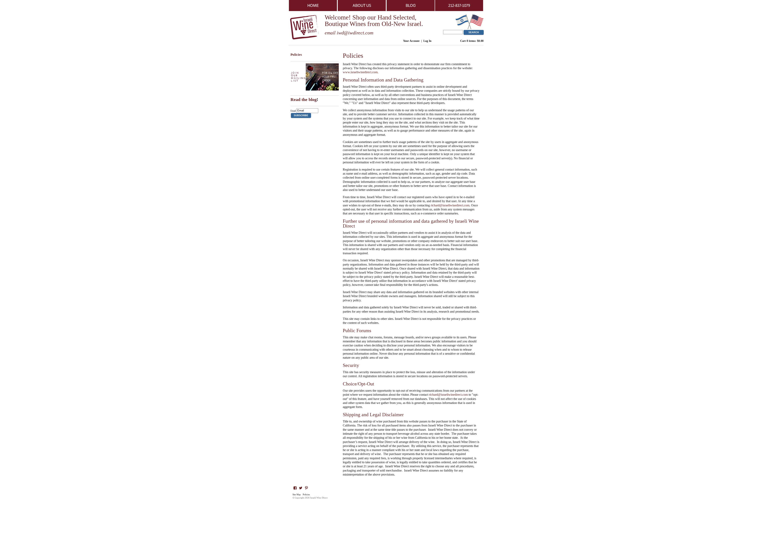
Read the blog (304, 99)
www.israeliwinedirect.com (360, 72)
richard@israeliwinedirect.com (450, 205)
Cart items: (472, 40)
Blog (411, 5)
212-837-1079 (459, 5)
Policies (306, 494)
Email (293, 110)
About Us (362, 5)
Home (313, 5)
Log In (427, 40)
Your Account (411, 40)
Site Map (297, 494)
